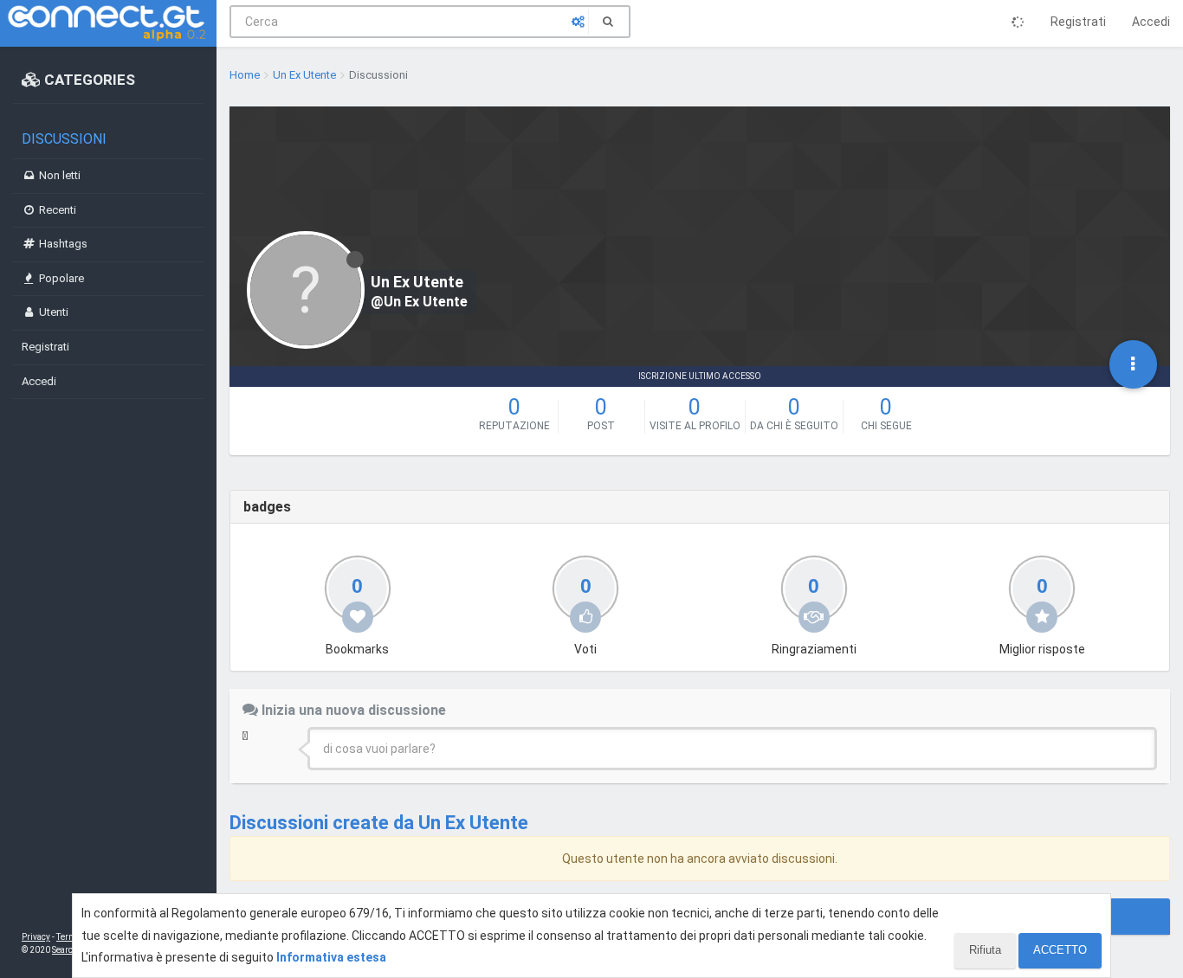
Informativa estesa (331, 957)
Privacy (36, 937)
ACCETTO (1060, 949)
